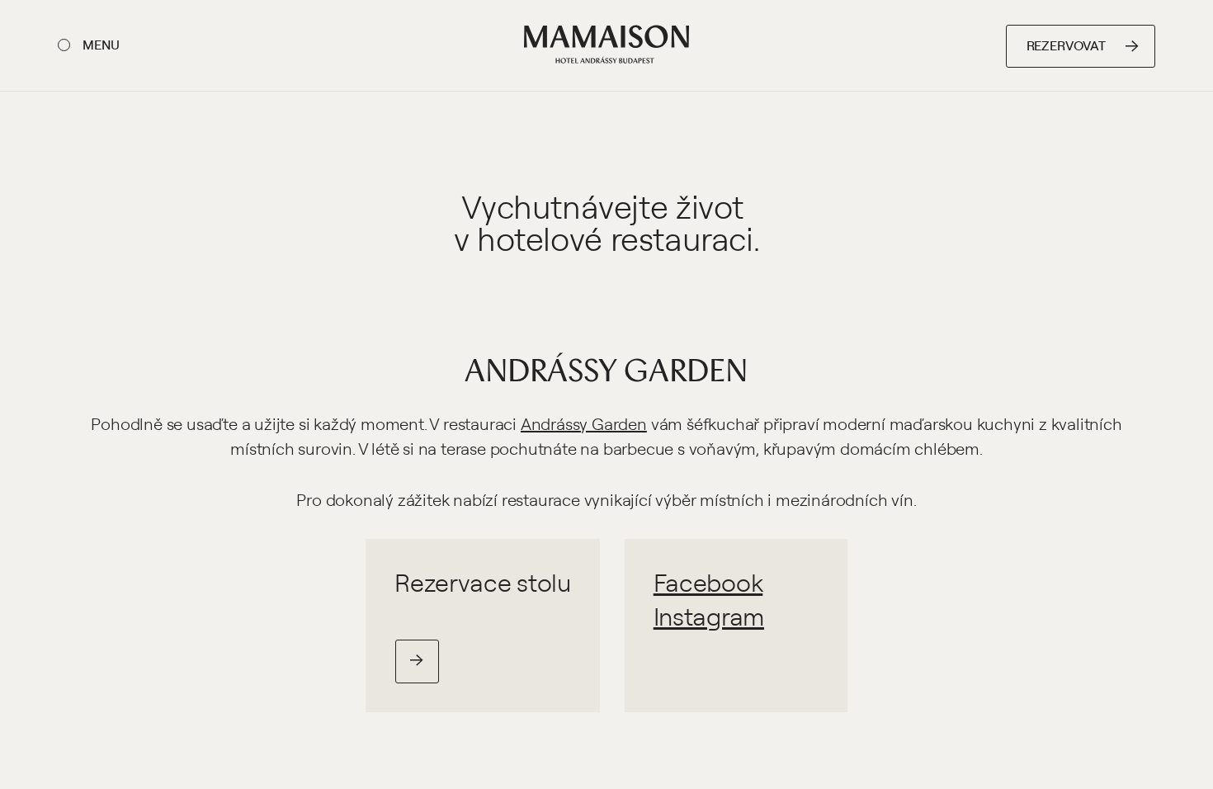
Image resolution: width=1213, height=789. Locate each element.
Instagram (709, 616)
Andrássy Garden (606, 368)
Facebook (708, 582)
